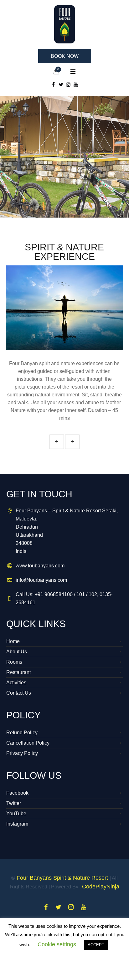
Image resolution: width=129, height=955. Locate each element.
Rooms (14, 662)
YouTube (16, 813)
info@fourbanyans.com (41, 580)
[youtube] (76, 84)
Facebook (17, 793)
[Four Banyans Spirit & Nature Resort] (64, 24)
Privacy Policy (22, 753)
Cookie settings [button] (57, 944)
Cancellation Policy (27, 743)
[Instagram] (68, 84)
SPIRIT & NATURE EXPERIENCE (64, 252)
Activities (16, 682)
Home (13, 641)
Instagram (17, 824)
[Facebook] (53, 84)
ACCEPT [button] (96, 944)
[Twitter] (61, 84)
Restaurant (18, 672)
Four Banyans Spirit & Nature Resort (62, 878)
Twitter (13, 803)
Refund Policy (22, 732)
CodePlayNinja (100, 886)
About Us (16, 651)
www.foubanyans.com (40, 565)
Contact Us (18, 693)
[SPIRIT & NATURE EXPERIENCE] (64, 307)
